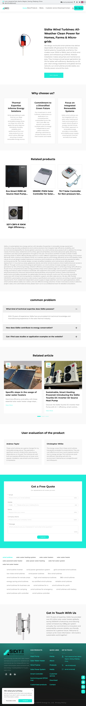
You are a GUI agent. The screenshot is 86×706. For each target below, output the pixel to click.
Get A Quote (54, 75)
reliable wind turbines (63, 581)
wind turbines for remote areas (18, 577)
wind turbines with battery (66, 589)
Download (61, 8)
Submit (43, 537)
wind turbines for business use (18, 585)
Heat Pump (34, 656)
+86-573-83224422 (10, 3)
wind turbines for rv (41, 585)
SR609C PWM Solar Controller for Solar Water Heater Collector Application (43, 192)
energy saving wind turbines (17, 581)
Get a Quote (79, 8)
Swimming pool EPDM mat (39, 679)
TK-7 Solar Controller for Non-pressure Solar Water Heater (70, 192)
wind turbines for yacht (61, 585)
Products (34, 8)
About (29, 8)
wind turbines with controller (18, 593)
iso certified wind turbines (42, 581)
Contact (67, 8)
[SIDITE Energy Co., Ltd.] (5, 8)
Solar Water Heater (37, 661)
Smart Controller (36, 674)
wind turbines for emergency (42, 589)
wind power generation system (38, 570)
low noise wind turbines (16, 574)
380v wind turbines (67, 577)
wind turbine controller (41, 593)
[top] (83, 691)
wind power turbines (36, 574)
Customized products (38, 685)
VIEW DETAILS (16, 176)
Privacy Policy (60, 702)
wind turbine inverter (15, 570)
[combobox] (12, 505)
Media (41, 8)
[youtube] (77, 2)
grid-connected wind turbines (65, 570)
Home (25, 8)
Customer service (52, 8)
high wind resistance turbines (45, 577)
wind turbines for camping (17, 589)
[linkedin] (79, 2)
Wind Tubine (35, 665)
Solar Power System (38, 669)
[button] (39, 416)
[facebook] (74, 2)
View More (9, 405)
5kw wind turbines (55, 574)
